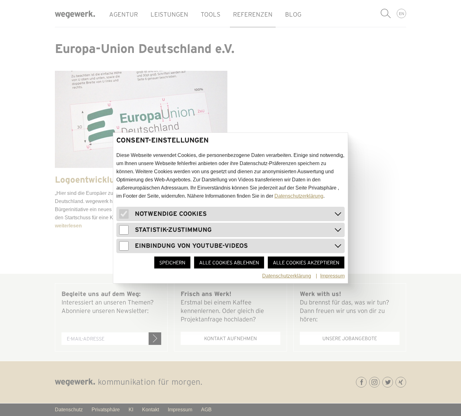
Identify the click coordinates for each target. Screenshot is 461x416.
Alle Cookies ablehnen (229, 262)
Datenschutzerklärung (298, 196)
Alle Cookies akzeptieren (306, 262)
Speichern (172, 262)
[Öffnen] (338, 214)
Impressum (332, 275)
